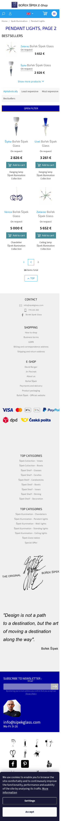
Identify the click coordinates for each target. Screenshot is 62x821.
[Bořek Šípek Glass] (25, 764)
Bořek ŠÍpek (31, 381)
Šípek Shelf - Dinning (31, 494)
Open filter (31, 108)
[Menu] (54, 13)
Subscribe (55, 687)
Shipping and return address (31, 351)
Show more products (29, 81)
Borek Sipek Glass (34, 314)
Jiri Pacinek (31, 371)
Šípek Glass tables (31, 537)
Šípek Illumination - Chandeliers (31, 514)
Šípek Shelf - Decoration (31, 498)
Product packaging (31, 390)
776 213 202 (33, 309)
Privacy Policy (31, 693)
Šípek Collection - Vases (31, 460)
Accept (29, 812)
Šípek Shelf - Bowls (31, 484)
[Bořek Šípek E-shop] (13, 764)
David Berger (31, 366)
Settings (29, 801)
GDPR (31, 342)
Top (32, 278)
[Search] (3, 13)
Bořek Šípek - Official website (31, 395)
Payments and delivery (31, 385)
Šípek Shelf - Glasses (31, 470)
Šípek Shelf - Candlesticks (31, 479)
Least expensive (30, 91)
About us (31, 376)
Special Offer (31, 542)
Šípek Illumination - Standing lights (31, 528)
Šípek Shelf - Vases (31, 489)
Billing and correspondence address (31, 346)
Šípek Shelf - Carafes (31, 475)
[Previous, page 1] (31, 262)
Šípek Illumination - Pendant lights (31, 518)
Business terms (31, 337)
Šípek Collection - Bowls (31, 465)
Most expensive (50, 91)
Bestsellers (9, 98)
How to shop (31, 332)
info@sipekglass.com (33, 305)
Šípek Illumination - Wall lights (31, 523)
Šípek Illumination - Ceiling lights (31, 533)
